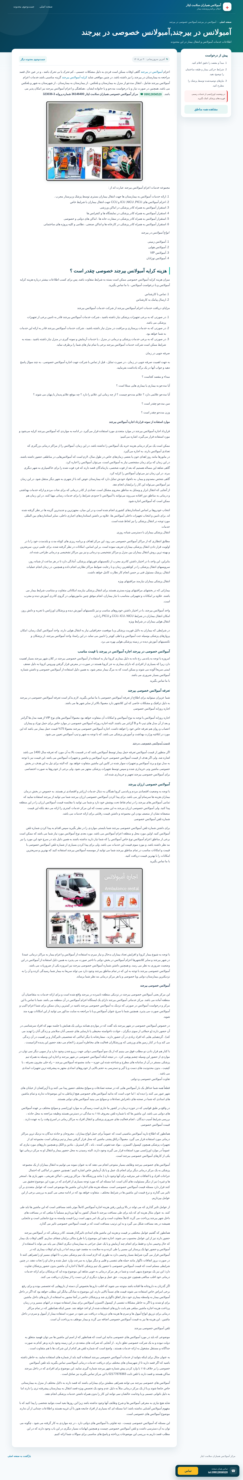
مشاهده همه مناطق (206, 109)
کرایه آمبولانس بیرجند (74, 77)
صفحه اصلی (45, 6)
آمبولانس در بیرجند (152, 71)
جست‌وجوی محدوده (24, 6)
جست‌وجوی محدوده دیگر (33, 59)
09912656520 (153, 94)
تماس (188, 1470)
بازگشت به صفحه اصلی (19, 1456)
